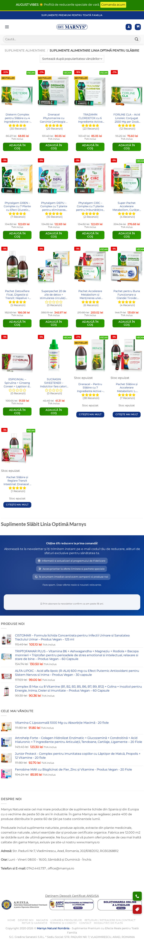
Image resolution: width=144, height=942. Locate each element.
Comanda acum (113, 4)
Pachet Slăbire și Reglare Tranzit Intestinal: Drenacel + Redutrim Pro (17, 481)
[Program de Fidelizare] (137, 909)
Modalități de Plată (108, 922)
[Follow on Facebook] (4, 878)
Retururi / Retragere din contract (110, 920)
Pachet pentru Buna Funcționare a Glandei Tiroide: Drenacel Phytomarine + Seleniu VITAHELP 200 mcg (126, 294)
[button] (138, 27)
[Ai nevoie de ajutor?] (137, 896)
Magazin (42, 920)
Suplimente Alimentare (25, 50)
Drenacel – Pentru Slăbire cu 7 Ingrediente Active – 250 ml (90, 387)
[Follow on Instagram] (11, 878)
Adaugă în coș (17, 146)
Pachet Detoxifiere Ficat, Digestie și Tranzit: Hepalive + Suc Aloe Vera (17, 294)
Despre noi (26, 920)
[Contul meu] (129, 27)
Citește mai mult (90, 414)
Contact (85, 922)
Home (11, 920)
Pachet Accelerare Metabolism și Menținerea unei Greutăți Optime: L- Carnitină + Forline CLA (90, 294)
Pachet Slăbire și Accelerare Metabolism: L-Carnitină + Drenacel (126, 387)
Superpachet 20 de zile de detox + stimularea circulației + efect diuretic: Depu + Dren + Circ (54, 294)
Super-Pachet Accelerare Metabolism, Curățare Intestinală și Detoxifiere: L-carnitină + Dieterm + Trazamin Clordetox (126, 206)
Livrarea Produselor (66, 920)
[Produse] (7, 27)
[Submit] (136, 39)
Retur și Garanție (34, 922)
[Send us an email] (18, 878)
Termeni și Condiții (63, 922)
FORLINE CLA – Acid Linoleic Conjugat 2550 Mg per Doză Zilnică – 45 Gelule (126, 118)
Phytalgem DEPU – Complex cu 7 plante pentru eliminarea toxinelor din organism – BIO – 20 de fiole (53, 206)
